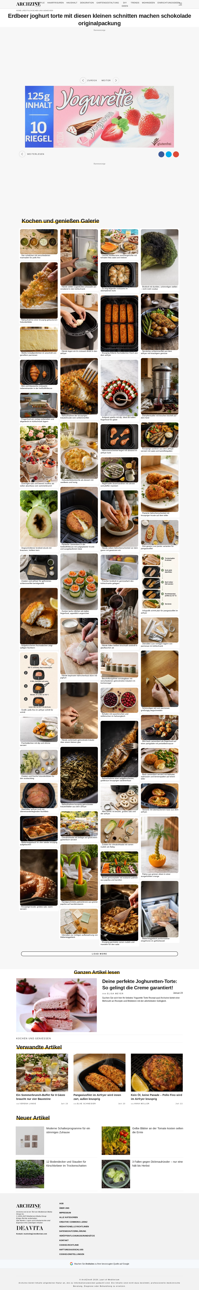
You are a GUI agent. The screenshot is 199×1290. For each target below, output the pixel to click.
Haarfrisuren (55, 3)
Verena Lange (28, 1104)
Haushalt (71, 3)
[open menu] (180, 4)
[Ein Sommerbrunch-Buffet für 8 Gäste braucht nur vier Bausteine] (42, 1073)
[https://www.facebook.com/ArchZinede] (154, 1216)
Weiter (107, 80)
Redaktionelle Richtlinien (74, 1226)
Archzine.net (30, 1206)
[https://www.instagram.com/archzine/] (159, 1216)
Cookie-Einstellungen (71, 1254)
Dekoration (87, 3)
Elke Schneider (86, 1104)
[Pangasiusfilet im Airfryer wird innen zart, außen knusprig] (99, 1073)
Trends (135, 3)
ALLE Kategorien (68, 1217)
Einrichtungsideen (169, 3)
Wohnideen (148, 3)
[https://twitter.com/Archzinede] (173, 1216)
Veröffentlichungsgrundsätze (77, 1236)
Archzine (29, 4)
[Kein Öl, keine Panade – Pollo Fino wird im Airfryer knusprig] (157, 1073)
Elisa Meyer (115, 993)
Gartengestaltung (108, 3)
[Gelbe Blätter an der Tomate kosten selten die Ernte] (116, 1140)
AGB (61, 1203)
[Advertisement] (99, 51)
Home (18, 11)
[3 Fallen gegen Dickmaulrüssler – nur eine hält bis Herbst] (116, 1174)
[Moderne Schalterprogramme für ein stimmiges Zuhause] (30, 1140)
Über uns (64, 1208)
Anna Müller (141, 1104)
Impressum (65, 1213)
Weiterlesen (34, 154)
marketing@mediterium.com (35, 1234)
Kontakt (64, 1240)
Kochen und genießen (42, 11)
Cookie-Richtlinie (69, 1245)
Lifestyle (39, 3)
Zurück (91, 80)
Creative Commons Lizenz (73, 1222)
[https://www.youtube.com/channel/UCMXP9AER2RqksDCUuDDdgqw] (168, 1216)
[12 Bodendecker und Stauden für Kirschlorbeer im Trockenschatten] (30, 1174)
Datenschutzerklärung (72, 1231)
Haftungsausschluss (71, 1250)
